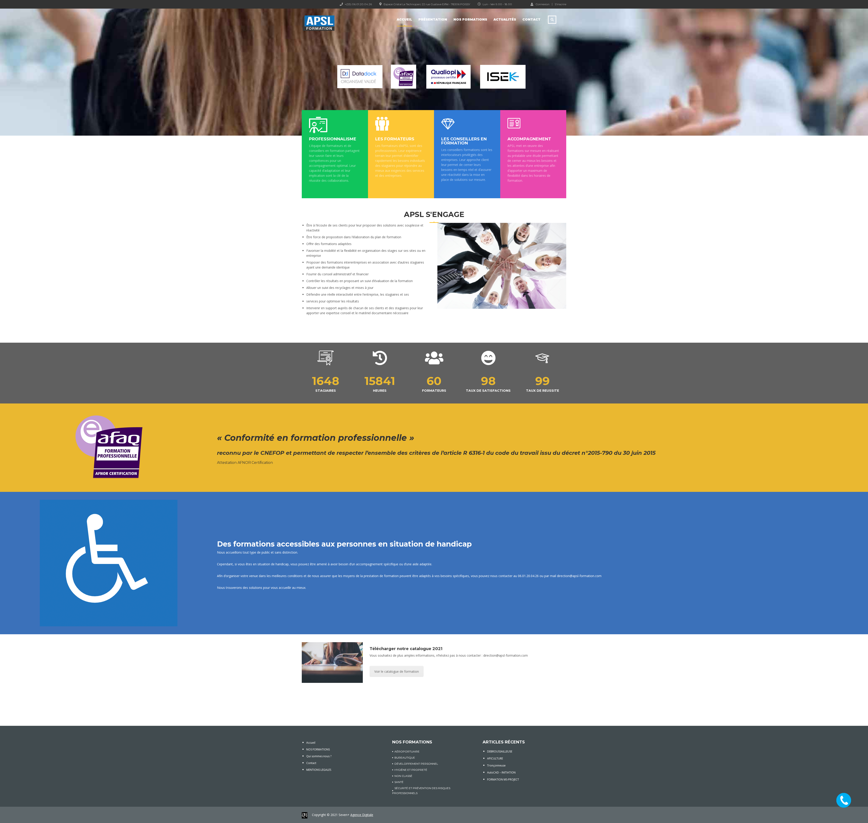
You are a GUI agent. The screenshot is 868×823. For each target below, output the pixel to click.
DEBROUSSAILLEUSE (499, 751)
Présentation (432, 19)
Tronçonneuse (496, 765)
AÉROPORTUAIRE (407, 751)
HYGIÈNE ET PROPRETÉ (410, 769)
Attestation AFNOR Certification (245, 462)
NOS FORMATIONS (318, 749)
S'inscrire (560, 4)
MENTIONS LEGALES (318, 770)
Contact (531, 19)
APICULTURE (495, 758)
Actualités (504, 19)
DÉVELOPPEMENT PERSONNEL (416, 763)
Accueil (404, 19)
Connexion (542, 4)
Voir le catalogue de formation (396, 671)
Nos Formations (470, 19)
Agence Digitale (361, 815)
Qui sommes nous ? (318, 756)
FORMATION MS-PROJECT (503, 779)
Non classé (403, 776)
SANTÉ (398, 782)
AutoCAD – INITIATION (501, 772)
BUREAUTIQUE (404, 757)
